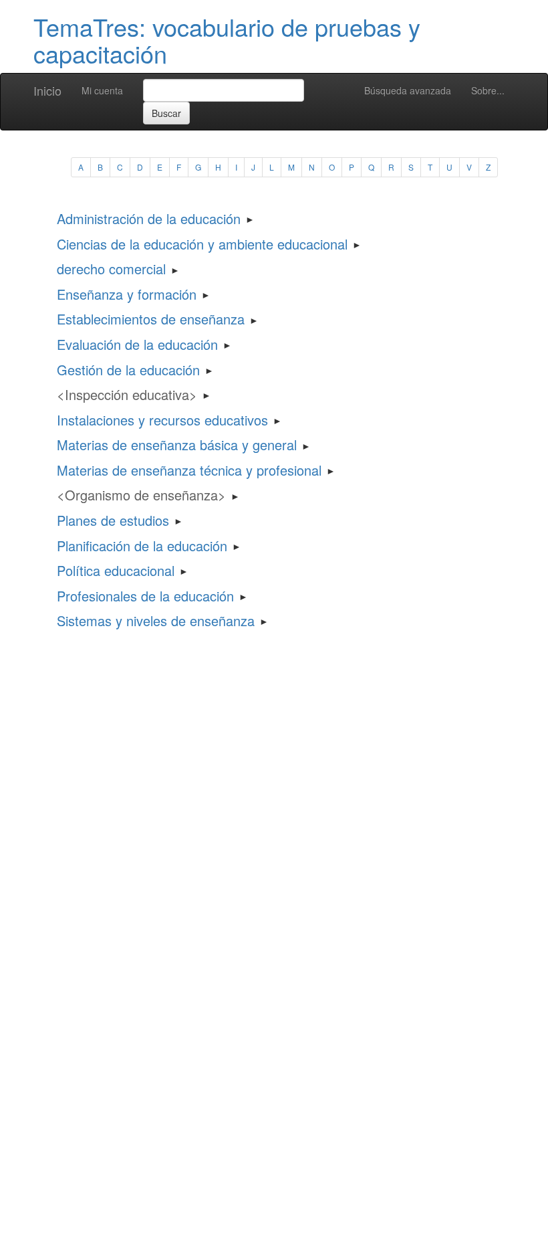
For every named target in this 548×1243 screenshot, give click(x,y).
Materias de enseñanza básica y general (177, 444)
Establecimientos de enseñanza (151, 318)
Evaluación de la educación (137, 344)
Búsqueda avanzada (407, 90)
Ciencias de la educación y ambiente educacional (202, 244)
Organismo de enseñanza (141, 494)
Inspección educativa (127, 394)
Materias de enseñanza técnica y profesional (189, 470)
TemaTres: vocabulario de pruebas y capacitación (226, 39)
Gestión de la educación (128, 369)
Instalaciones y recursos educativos (162, 419)
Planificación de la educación (142, 545)
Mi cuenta (102, 90)
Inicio (47, 90)
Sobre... (488, 90)
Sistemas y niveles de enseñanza (156, 620)
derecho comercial (111, 268)
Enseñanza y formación (126, 294)
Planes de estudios (113, 520)
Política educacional (115, 570)
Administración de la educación (149, 218)
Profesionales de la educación (145, 595)
